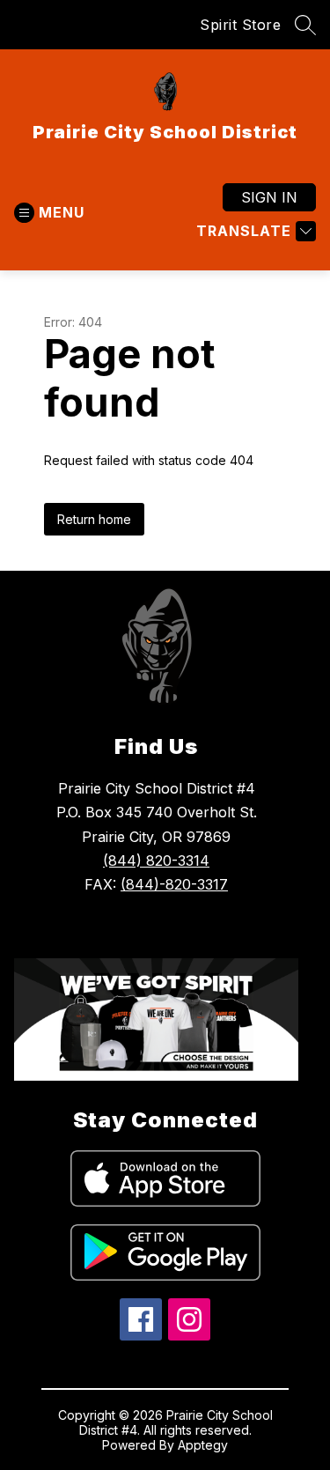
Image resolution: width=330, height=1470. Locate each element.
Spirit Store (240, 24)
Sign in (269, 197)
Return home (94, 519)
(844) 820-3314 (156, 860)
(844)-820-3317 (174, 884)
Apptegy (203, 1444)
